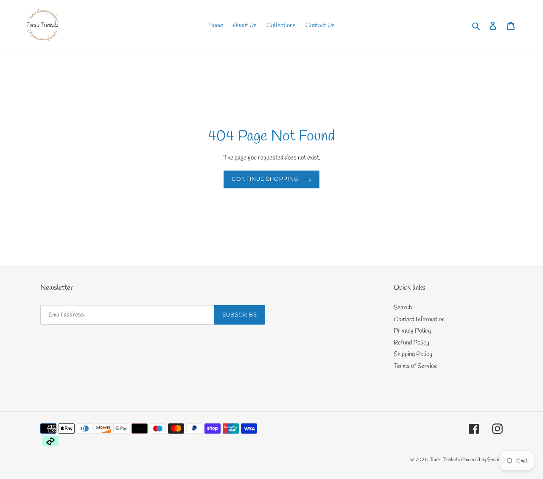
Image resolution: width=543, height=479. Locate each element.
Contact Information (419, 319)
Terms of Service (415, 366)
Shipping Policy (413, 354)
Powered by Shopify (482, 460)
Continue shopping (265, 179)
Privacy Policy (412, 331)
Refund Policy (411, 343)
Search (403, 307)
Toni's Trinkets (445, 460)
